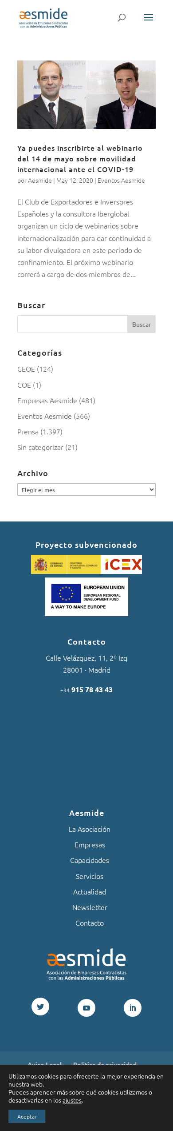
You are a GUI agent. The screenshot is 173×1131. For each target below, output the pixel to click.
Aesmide (40, 180)
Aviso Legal (45, 1064)
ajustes (72, 1100)
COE (24, 384)
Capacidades (89, 860)
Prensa (28, 431)
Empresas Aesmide (47, 400)
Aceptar (26, 1116)
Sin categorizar (40, 447)
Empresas (90, 844)
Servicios (89, 876)
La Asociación (89, 829)
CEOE (26, 368)
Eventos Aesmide (121, 180)
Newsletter (89, 907)
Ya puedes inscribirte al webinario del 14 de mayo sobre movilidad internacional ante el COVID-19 (80, 158)
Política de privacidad (104, 1064)
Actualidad (89, 891)
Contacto (89, 922)
